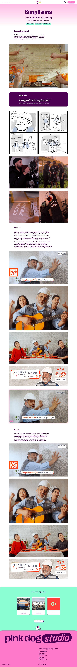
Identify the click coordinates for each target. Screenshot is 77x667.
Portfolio (7, 2)
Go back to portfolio (38, 620)
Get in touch (71, 1)
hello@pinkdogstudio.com (43, 661)
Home (3, 2)
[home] (38, 2)
